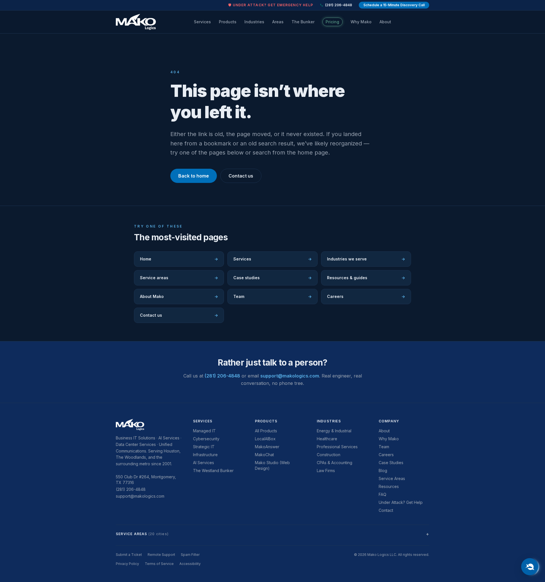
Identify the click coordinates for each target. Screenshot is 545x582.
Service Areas (392, 478)
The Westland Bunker (213, 470)
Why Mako (361, 21)
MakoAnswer (267, 446)
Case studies (272, 277)
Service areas (179, 277)
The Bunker (303, 21)
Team (272, 296)
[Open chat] (529, 566)
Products (227, 21)
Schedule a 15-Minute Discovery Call (394, 5)
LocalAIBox (265, 438)
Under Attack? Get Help (401, 502)
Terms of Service (159, 564)
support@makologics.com (289, 376)
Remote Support (161, 554)
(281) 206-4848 (338, 5)
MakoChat (264, 454)
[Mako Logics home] (136, 22)
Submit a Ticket (129, 554)
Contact (386, 510)
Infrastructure (205, 454)
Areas (278, 21)
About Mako (179, 296)
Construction (328, 454)
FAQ (382, 494)
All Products (266, 430)
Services (202, 21)
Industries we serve (366, 258)
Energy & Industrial (334, 430)
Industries (254, 21)
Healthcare (327, 438)
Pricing (332, 21)
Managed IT (204, 430)
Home (179, 258)
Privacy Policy (127, 564)
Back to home (193, 176)
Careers (366, 296)
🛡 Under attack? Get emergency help (270, 5)
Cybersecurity (206, 438)
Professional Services (337, 446)
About (385, 21)
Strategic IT (204, 446)
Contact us (241, 176)
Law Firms (326, 470)
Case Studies (391, 462)
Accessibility (190, 564)
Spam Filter (190, 554)
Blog (383, 470)
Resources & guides (366, 277)
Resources (389, 486)
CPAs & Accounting (334, 462)
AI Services (203, 462)
